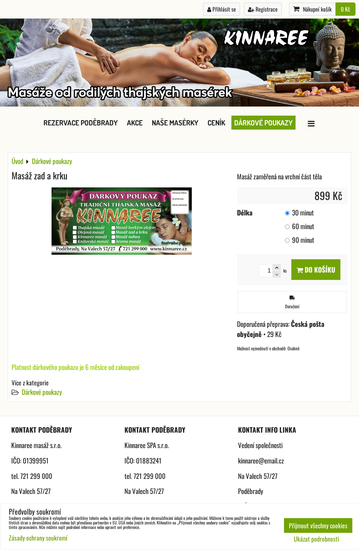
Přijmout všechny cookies (318, 525)
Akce (135, 122)
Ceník (216, 122)
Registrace (266, 9)
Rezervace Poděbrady (80, 122)
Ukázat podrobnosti (316, 539)
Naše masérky (175, 122)
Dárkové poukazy (263, 122)
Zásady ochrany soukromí (38, 537)
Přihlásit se (223, 9)
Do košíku (319, 269)
